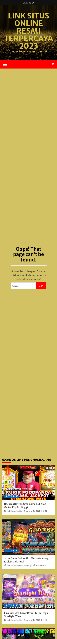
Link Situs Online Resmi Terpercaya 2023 (28, 31)
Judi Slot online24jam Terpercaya (19, 511)
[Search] (53, 64)
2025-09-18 (41, 620)
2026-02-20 (41, 511)
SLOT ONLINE (12, 496)
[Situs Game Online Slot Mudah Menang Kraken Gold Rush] (28, 537)
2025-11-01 (41, 565)
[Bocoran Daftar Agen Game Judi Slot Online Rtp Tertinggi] (28, 482)
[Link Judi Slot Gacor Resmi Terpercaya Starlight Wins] (28, 591)
